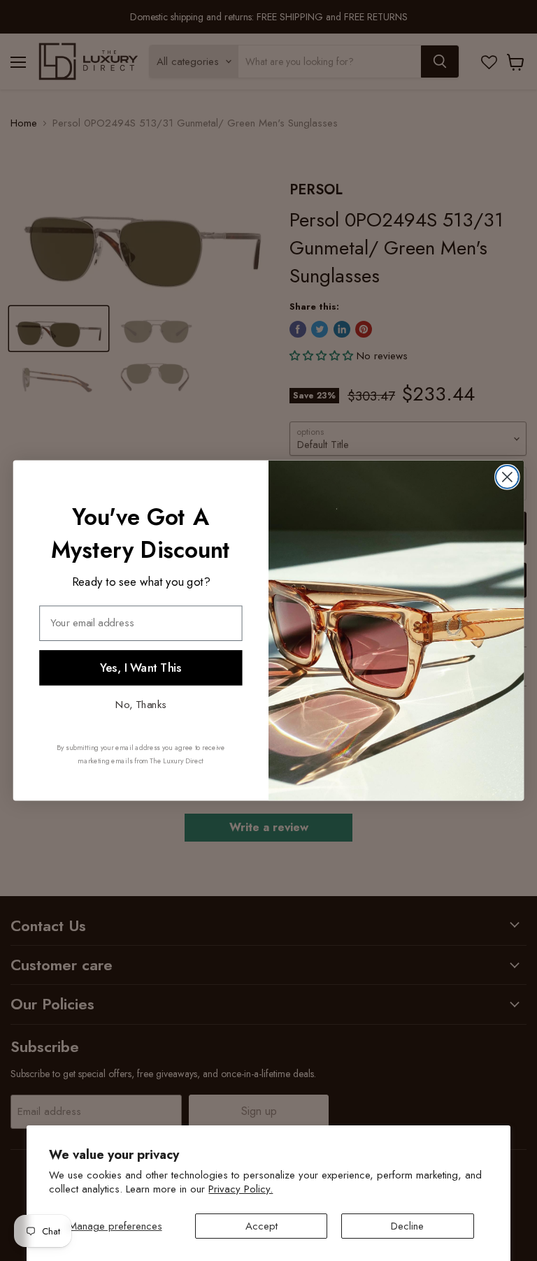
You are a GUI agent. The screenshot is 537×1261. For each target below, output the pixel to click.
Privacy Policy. (240, 1189)
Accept (261, 1226)
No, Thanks (140, 704)
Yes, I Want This (140, 667)
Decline (407, 1226)
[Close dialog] (507, 477)
